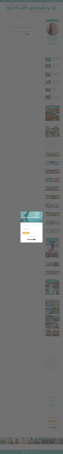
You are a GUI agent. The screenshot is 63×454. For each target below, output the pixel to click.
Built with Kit (31, 239)
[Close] (41, 213)
